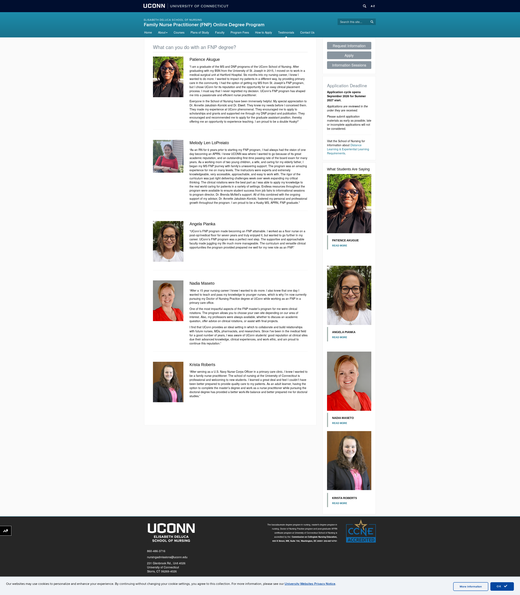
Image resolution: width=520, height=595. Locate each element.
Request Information (349, 45)
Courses (179, 32)
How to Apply (263, 32)
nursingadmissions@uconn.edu (167, 557)
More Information (471, 586)
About (162, 32)
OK (500, 586)
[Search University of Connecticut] (364, 6)
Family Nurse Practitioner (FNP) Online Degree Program (204, 25)
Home (148, 32)
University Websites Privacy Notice (310, 584)
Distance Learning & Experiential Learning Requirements (348, 149)
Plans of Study (200, 32)
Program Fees (240, 32)
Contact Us (307, 32)
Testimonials (286, 32)
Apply (349, 55)
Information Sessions (349, 65)
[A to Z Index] (372, 6)
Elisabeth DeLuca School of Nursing (173, 20)
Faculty (219, 32)
